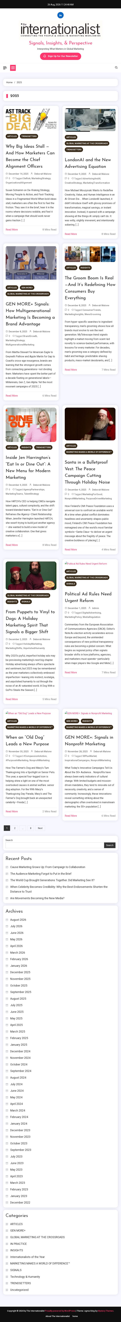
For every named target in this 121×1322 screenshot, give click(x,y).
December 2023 (20, 1130)
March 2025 (17, 1031)
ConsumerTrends (91, 310)
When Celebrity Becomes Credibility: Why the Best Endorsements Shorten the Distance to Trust (59, 889)
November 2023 (20, 1136)
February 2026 (19, 959)
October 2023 (18, 1143)
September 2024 (20, 1071)
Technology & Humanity (25, 1276)
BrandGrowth (30, 336)
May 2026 (16, 939)
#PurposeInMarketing (17, 760)
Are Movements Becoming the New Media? (37, 898)
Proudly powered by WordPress (60, 1311)
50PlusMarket (89, 756)
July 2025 (16, 1005)
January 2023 (18, 1196)
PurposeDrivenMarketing (99, 498)
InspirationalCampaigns (77, 760)
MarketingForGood (92, 494)
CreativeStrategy (73, 183)
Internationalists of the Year (27, 1257)
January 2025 (18, 1044)
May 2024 (16, 1097)
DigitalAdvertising (91, 612)
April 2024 (16, 1103)
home (75, 1316)
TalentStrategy (31, 494)
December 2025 (20, 972)
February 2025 (19, 1038)
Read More (12, 229)
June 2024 (16, 1090)
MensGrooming (93, 314)
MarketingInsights (74, 314)
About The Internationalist (58, 1316)
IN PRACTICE (18, 1243)
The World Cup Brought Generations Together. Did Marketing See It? (52, 880)
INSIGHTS (85, 268)
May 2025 (16, 1018)
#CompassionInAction (35, 756)
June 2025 (16, 1011)
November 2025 (20, 979)
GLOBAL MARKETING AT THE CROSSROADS (87, 143)
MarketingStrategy (41, 178)
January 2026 (18, 965)
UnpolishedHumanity (34, 648)
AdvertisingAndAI (91, 178)
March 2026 (17, 952)
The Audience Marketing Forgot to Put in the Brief (41, 873)
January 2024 (18, 1123)
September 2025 (20, 992)
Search (9, 840)
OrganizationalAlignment (19, 182)
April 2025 (16, 1025)
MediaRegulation (91, 617)
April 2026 (16, 946)
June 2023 (16, 1163)
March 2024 (17, 1110)
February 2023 (19, 1189)
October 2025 (18, 985)
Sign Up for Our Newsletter (63, 56)
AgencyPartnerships (33, 489)
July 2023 (16, 1156)
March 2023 (17, 1182)
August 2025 (18, 998)
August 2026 (18, 919)
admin (95, 608)
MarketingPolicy (73, 617)
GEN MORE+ (27, 287)
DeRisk (26, 178)
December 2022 (20, 1202)
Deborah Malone (42, 174)
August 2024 (18, 1077)
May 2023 (16, 1169)
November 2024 (20, 1057)
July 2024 (16, 1084)
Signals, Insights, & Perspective (60, 43)
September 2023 (20, 1149)
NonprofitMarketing (75, 498)
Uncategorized (19, 1289)
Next (40, 828)
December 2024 (20, 1051)
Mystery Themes (105, 1311)
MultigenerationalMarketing (20, 344)
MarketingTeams (14, 494)
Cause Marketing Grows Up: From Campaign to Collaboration (47, 867)
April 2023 (16, 1176)
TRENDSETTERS (29, 136)
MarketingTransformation (96, 183)
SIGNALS (26, 601)
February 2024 (19, 1117)
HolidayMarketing (32, 644)
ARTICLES (12, 136)
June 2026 (16, 932)
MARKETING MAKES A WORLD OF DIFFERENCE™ (89, 452)
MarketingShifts (14, 648)
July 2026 (16, 926)
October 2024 (18, 1064)
